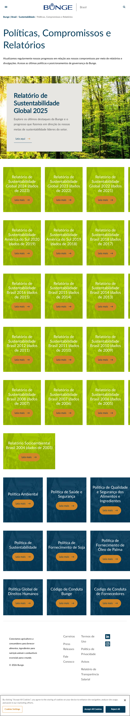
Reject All (115, 709)
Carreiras (69, 636)
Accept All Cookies (93, 709)
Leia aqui (20, 139)
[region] (65, 705)
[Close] (124, 700)
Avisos (85, 661)
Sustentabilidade (27, 17)
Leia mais (20, 200)
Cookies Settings (12, 709)
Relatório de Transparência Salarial (90, 674)
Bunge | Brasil (9, 17)
